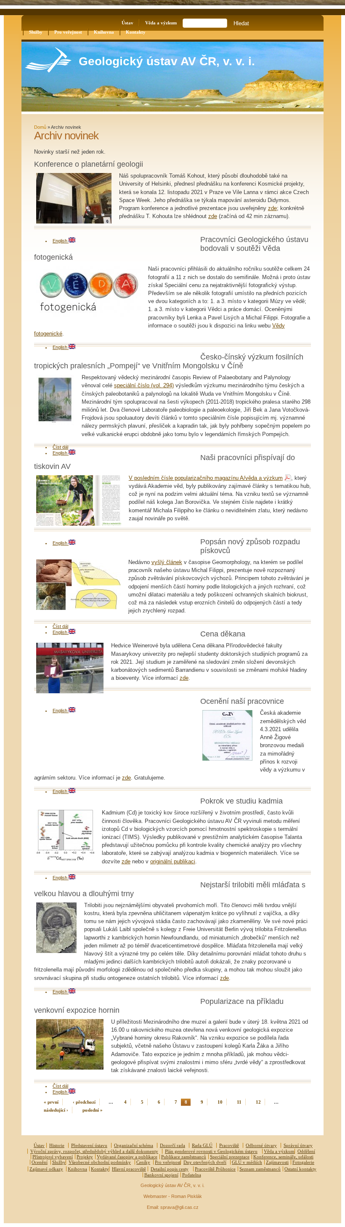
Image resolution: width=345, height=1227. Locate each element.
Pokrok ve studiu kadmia (241, 801)
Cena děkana (222, 634)
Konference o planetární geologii (88, 164)
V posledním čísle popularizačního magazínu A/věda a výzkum (206, 478)
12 (258, 1102)
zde (272, 208)
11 (239, 1102)
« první (51, 1102)
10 (220, 1102)
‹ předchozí (84, 1102)
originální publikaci (172, 861)
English (61, 240)
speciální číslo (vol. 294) (144, 385)
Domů (40, 127)
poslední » (92, 1110)
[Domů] (48, 70)
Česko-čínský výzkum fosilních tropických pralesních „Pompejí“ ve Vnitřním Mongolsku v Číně (168, 361)
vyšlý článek (166, 562)
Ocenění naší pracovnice (242, 701)
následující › (56, 1110)
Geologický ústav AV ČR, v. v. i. (167, 61)
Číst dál (60, 447)
